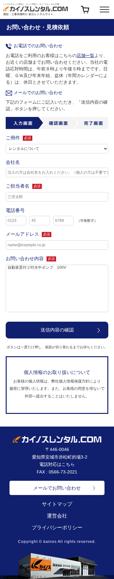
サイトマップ (57, 504)
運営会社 (57, 515)
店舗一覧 (85, 55)
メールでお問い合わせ (57, 488)
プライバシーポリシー (57, 527)
